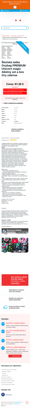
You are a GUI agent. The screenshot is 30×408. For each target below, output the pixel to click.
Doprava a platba (6, 371)
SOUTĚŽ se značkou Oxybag (15, 323)
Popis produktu (5, 137)
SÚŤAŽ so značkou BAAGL (15, 340)
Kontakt (4, 373)
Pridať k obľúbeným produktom (13, 103)
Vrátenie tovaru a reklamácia (9, 369)
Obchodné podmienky (6, 379)
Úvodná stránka (6, 35)
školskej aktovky (23, 143)
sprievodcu (15, 283)
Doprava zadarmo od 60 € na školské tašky (17, 307)
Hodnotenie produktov (6, 382)
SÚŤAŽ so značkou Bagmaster (16, 347)
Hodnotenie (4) (5, 140)
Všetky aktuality (16, 356)
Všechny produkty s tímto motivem (17, 130)
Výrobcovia (14, 35)
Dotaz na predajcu (14, 137)
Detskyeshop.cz (19, 402)
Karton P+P (21, 35)
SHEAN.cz (16, 403)
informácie (6, 10)
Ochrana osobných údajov (7, 380)
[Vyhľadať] (27, 28)
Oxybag (16, 121)
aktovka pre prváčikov (11, 148)
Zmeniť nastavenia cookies (8, 384)
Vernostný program (6, 377)
